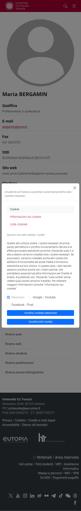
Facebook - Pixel (22, 305)
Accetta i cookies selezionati (40, 312)
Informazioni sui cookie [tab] (25, 217)
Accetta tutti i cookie (40, 321)
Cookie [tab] (14, 209)
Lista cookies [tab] (18, 224)
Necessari (17, 297)
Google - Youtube (44, 297)
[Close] (75, 188)
